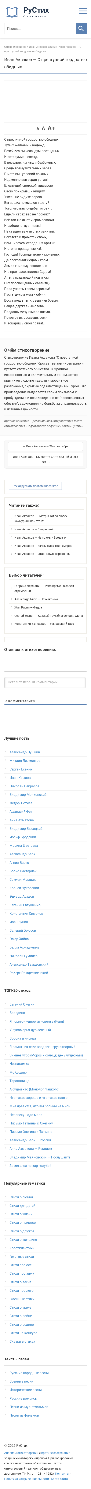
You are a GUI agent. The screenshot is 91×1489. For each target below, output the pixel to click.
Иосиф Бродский (23, 837)
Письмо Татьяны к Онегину (31, 1123)
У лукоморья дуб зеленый (30, 1030)
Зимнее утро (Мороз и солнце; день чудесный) (46, 1055)
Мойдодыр (18, 1072)
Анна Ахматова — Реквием (31, 1149)
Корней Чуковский (24, 888)
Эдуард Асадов (22, 896)
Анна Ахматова (22, 820)
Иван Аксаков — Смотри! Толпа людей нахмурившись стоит (41, 518)
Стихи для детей (22, 1206)
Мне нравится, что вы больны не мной (40, 1106)
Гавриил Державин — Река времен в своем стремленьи (44, 588)
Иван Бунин (19, 922)
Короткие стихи (22, 1248)
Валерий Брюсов (23, 930)
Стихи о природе (23, 1223)
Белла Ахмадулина (25, 947)
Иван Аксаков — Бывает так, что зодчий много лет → (45, 459)
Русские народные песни (29, 1373)
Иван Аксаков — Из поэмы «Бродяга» (40, 537)
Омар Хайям (19, 939)
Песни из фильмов (24, 1415)
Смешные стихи (22, 1299)
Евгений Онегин (22, 1004)
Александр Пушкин (25, 752)
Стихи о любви (21, 1197)
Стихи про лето (21, 1291)
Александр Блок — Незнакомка (36, 599)
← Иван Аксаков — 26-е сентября (45, 446)
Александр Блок (22, 854)
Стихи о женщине (23, 1240)
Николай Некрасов (24, 786)
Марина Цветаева (24, 846)
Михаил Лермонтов (25, 761)
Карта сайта (59, 1479)
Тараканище (19, 1081)
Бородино (17, 1013)
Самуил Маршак (23, 880)
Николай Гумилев (23, 956)
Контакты (62, 1473)
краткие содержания (55, 1453)
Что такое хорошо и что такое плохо (39, 1098)
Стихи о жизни (21, 1214)
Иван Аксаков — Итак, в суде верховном (42, 553)
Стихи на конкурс (23, 1333)
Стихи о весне (20, 1282)
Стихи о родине (22, 1325)
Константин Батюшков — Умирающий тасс (44, 623)
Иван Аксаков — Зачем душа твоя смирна (43, 545)
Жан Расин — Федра (28, 607)
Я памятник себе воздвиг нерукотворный (42, 1047)
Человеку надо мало (26, 1115)
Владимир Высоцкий (26, 829)
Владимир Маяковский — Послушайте (40, 1157)
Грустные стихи (22, 1257)
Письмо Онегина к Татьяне (31, 1132)
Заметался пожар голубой (30, 1166)
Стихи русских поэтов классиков (35, 486)
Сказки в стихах (22, 1341)
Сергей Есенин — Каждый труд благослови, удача (48, 615)
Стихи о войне (21, 1316)
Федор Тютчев (21, 803)
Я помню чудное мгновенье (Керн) (37, 1021)
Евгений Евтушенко (25, 905)
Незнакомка (19, 1064)
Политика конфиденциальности (26, 1479)
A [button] (37, 128)
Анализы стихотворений (21, 1453)
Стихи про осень (22, 1265)
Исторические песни (26, 1390)
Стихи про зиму (22, 1273)
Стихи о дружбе (22, 1231)
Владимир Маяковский (28, 795)
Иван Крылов (20, 778)
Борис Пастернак (23, 871)
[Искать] (81, 28)
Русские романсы (23, 1398)
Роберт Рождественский (29, 973)
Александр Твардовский (29, 964)
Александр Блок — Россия (30, 1140)
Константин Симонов (26, 914)
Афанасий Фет (21, 812)
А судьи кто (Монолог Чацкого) (34, 1089)
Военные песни (21, 1381)
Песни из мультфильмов (29, 1407)
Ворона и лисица (23, 1038)
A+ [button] (51, 128)
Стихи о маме (20, 1307)
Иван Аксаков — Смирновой (34, 529)
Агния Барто (19, 863)
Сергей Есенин (21, 769)
